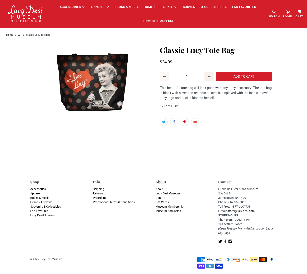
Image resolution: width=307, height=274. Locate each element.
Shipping (98, 189)
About (160, 189)
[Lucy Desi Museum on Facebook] (225, 242)
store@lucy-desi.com (241, 211)
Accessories (70, 7)
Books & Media (126, 7)
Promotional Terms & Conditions (114, 202)
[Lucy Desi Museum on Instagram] (230, 242)
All (19, 35)
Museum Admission (168, 211)
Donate (160, 197)
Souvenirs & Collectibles (205, 7)
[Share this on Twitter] (164, 122)
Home (9, 35)
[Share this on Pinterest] (185, 122)
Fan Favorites (244, 7)
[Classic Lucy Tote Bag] (90, 83)
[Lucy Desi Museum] (25, 14)
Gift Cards (162, 202)
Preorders (99, 197)
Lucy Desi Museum (158, 21)
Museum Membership (170, 206)
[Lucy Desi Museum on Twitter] (220, 242)
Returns (98, 193)
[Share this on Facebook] (174, 122)
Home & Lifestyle (158, 7)
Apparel (98, 7)
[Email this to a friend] (195, 122)
